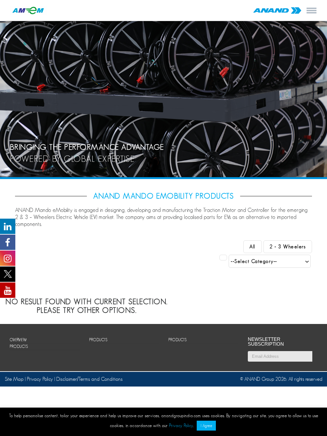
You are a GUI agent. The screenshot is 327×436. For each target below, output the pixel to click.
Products (19, 346)
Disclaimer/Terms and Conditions (89, 379)
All (252, 247)
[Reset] (223, 257)
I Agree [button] (206, 425)
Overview (18, 339)
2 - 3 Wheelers (288, 247)
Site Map (15, 379)
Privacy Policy (40, 379)
